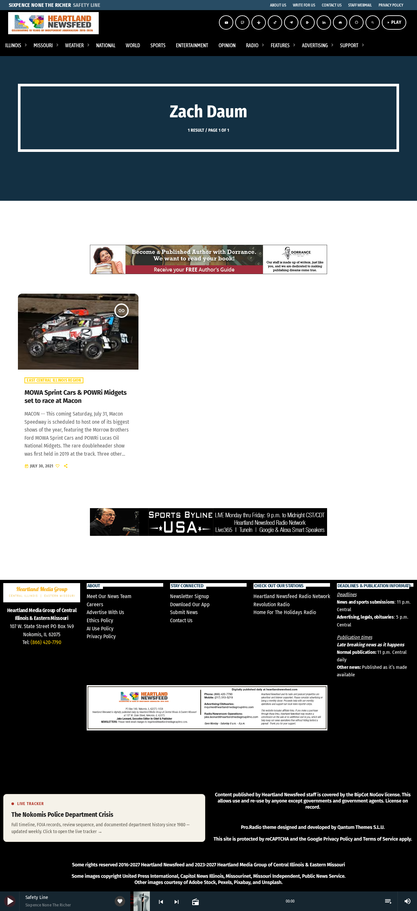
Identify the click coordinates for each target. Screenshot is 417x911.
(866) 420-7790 (46, 642)
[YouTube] (226, 22)
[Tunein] (259, 22)
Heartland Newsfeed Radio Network (291, 596)
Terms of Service (380, 839)
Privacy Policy (101, 636)
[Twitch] (242, 22)
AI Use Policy (100, 628)
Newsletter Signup (189, 596)
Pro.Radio (251, 827)
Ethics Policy (100, 620)
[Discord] (340, 22)
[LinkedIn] (324, 22)
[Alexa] (356, 22)
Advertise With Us (105, 612)
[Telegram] (291, 22)
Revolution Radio (271, 604)
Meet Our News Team (109, 596)
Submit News (184, 612)
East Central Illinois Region (54, 380)
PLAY (394, 22)
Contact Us (181, 620)
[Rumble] (307, 22)
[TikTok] (275, 22)
